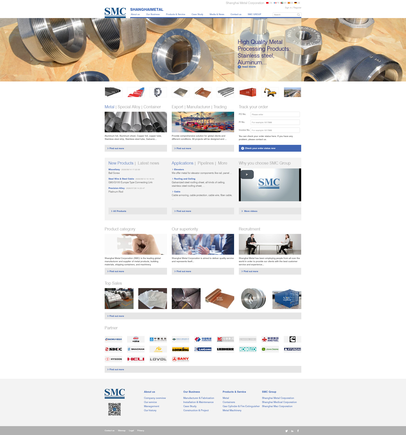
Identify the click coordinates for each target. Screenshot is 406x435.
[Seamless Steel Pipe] (186, 298)
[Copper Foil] (219, 298)
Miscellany (114, 169)
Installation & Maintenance (198, 402)
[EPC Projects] (292, 92)
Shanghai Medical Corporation (279, 402)
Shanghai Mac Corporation (277, 406)
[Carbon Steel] (113, 92)
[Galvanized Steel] (135, 92)
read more (247, 66)
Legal (131, 430)
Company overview (155, 398)
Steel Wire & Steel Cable (121, 178)
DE (298, 2)
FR (278, 2)
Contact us (236, 14)
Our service (150, 402)
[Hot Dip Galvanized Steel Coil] (119, 298)
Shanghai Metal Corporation (278, 398)
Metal (226, 398)
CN (270, 2)
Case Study (197, 14)
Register (297, 7)
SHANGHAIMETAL (146, 9)
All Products (118, 211)
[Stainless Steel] (158, 92)
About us (135, 14)
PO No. (244, 114)
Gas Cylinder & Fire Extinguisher (241, 406)
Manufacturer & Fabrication (198, 398)
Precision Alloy (116, 188)
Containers (229, 402)
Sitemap (121, 430)
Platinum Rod (115, 191)
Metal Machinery (232, 410)
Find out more (115, 148)
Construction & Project (196, 410)
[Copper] (202, 92)
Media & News (217, 14)
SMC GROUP (254, 14)
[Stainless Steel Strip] (253, 298)
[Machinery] (270, 92)
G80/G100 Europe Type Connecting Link (130, 182)
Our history (150, 410)
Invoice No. (244, 130)
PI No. (244, 122)
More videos (249, 211)
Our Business (153, 14)
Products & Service (175, 14)
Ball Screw (114, 172)
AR (285, 2)
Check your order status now (258, 148)
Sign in (288, 7)
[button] (247, 174)
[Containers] (247, 92)
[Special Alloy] (225, 92)
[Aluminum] (180, 92)
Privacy (140, 430)
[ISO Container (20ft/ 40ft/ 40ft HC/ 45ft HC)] (286, 298)
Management (151, 406)
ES (292, 2)
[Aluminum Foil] (152, 298)
